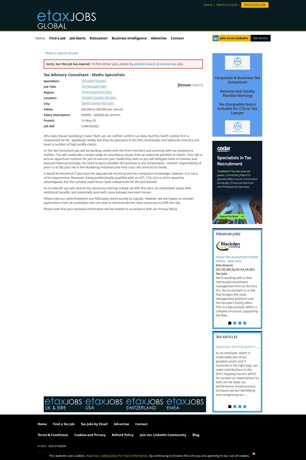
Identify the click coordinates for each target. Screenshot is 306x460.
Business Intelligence (129, 38)
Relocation (99, 38)
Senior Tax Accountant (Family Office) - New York (237, 259)
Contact (177, 38)
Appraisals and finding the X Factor (240, 347)
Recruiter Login (254, 5)
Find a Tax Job (64, 424)
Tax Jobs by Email (94, 424)
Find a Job (57, 38)
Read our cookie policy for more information (117, 456)
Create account (227, 5)
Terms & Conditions (53, 435)
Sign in (207, 5)
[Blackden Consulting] (237, 246)
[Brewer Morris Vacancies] (190, 85)
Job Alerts (78, 38)
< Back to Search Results (61, 53)
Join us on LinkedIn (234, 38)
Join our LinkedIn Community (163, 435)
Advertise (159, 38)
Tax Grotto (260, 38)
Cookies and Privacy (90, 435)
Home (40, 38)
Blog (196, 435)
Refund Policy (123, 435)
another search (145, 64)
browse (165, 64)
